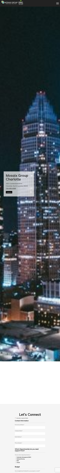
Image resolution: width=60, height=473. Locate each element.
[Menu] (57, 3)
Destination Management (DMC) (24, 457)
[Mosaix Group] (12, 3)
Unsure (18, 462)
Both (18, 460)
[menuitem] (57, 3)
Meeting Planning (21, 459)
